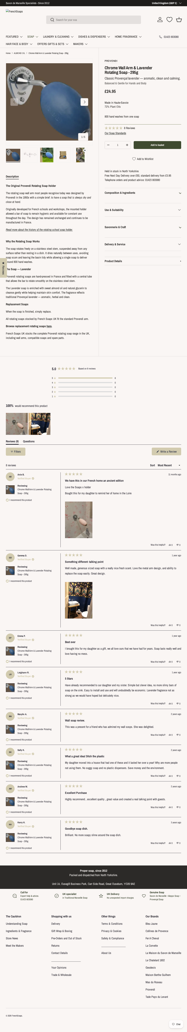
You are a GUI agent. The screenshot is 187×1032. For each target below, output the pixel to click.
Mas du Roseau (154, 982)
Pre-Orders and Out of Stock (66, 938)
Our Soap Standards (115, 133)
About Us (106, 953)
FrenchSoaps (17, 1015)
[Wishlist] (169, 20)
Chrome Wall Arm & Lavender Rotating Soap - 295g (48, 53)
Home (8, 53)
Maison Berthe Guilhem (158, 975)
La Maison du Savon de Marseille (163, 953)
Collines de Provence (157, 931)
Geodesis (151, 967)
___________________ (113, 946)
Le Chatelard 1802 (155, 960)
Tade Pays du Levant (157, 997)
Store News (12, 938)
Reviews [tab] (12, 442)
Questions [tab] (29, 442)
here (49, 326)
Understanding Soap (16, 924)
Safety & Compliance (112, 938)
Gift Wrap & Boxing (61, 931)
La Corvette (152, 946)
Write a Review (169, 452)
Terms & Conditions (112, 924)
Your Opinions (58, 967)
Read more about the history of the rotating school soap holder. (39, 230)
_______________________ (66, 960)
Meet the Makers (15, 946)
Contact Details (59, 953)
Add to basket (157, 145)
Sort (153, 465)
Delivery (55, 924)
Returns (55, 946)
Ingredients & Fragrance (18, 931)
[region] (28, 424)
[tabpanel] (49, 262)
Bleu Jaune (151, 924)
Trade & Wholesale (61, 975)
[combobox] (93, 20)
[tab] (12, 176)
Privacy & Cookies (111, 931)
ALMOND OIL (19, 53)
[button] (179, 20)
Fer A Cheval (152, 938)
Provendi (150, 989)
